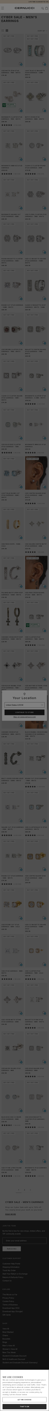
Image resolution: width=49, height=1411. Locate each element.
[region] (24, 1390)
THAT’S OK (24, 1406)
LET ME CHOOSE (24, 1400)
